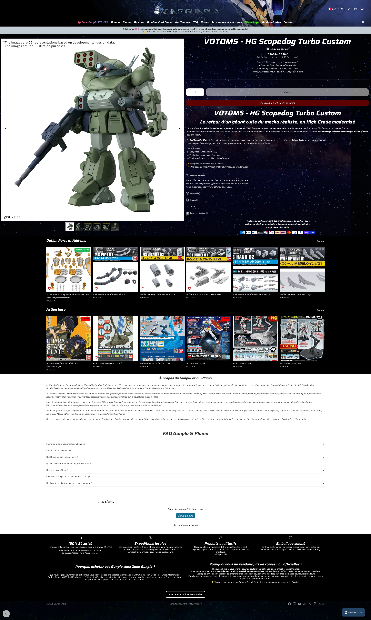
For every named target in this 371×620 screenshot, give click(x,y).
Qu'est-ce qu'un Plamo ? (57, 470)
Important (194, 200)
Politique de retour (197, 175)
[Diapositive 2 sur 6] (79, 227)
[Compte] (349, 9)
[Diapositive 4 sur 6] (97, 227)
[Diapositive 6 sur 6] (115, 227)
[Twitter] (310, 604)
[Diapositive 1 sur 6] (70, 227)
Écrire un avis (185, 516)
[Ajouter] (86, 287)
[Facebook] (289, 604)
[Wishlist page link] (362, 8)
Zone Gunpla (60, 603)
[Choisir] (133, 356)
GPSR (192, 206)
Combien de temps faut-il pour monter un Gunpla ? (69, 476)
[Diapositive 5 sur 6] (106, 227)
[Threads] (315, 604)
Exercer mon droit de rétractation (185, 594)
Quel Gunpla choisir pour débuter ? (62, 457)
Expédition (194, 193)
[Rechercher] (363, 22)
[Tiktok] (304, 604)
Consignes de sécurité (199, 213)
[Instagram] (294, 604)
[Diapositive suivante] (180, 130)
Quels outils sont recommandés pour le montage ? (69, 483)
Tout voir (321, 241)
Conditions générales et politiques (186, 603)
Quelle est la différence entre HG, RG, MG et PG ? (68, 463)
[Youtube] (299, 604)
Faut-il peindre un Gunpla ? (58, 450)
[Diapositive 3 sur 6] (88, 227)
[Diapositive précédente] (4, 130)
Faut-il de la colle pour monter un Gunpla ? (65, 444)
